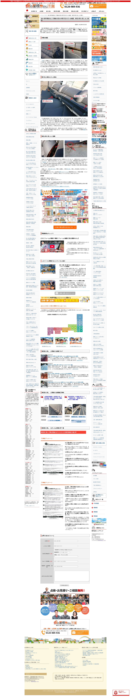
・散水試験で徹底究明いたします (60, 656)
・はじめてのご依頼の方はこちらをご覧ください (64, 650)
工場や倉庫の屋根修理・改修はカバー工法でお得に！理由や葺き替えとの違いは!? (99, 398)
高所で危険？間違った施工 (31, 359)
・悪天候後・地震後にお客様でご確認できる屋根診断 (92, 652)
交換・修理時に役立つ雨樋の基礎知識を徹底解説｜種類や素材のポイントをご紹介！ (32, 385)
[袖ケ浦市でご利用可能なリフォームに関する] (65, 301)
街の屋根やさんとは (97, 70)
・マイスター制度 (28, 657)
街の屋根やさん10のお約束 (98, 80)
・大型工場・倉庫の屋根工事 (60, 662)
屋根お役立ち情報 (96, 341)
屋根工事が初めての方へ (98, 66)
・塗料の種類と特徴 (86, 655)
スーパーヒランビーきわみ (31, 117)
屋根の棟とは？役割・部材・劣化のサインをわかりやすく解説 (60, 364)
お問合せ (95, 491)
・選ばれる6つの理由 (29, 651)
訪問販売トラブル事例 (97, 184)
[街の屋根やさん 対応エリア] (105, 496)
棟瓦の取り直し (52, 169)
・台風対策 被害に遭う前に (60, 657)
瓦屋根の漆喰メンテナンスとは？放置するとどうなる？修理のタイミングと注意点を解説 (65, 382)
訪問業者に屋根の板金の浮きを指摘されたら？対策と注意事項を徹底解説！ (99, 188)
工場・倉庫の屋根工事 (97, 419)
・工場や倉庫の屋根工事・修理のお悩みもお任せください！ (66, 666)
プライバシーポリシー (97, 488)
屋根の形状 (28, 226)
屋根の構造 (28, 140)
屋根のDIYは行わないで (31, 362)
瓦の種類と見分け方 (30, 270)
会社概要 (95, 475)
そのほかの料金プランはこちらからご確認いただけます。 (56, 186)
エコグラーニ (28, 110)
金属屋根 (28, 87)
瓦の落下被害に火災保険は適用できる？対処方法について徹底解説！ (99, 232)
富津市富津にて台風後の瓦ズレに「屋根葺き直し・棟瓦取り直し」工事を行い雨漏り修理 (77, 398)
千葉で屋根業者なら (97, 485)
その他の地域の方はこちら (75, 346)
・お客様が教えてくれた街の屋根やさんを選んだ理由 (35, 668)
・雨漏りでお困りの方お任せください (61, 655)
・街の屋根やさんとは (29, 650)
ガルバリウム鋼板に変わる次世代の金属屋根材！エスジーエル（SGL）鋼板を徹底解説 (32, 350)
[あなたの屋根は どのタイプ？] (25, 78)
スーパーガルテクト (30, 104)
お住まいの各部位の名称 (31, 133)
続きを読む (64, 277)
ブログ (45, 15)
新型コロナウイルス (64, 171)
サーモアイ (95, 450)
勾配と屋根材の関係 (30, 258)
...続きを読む (79, 360)
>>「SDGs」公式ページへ (30, 505)
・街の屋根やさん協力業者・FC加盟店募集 (90, 664)
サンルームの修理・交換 (98, 435)
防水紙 (44, 162)
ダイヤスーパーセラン (97, 447)
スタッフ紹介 (96, 478)
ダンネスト (95, 460)
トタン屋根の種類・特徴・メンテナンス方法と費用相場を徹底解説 (99, 267)
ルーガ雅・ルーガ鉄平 (30, 107)
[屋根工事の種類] (28, 34)
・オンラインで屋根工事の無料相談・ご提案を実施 (92, 650)
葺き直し (69, 169)
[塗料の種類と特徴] (105, 444)
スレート (28, 81)
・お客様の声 (27, 666)
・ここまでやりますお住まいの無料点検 (62, 654)
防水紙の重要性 (29, 290)
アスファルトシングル (30, 90)
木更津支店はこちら (102, 540)
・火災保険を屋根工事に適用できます (61, 661)
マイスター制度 (96, 100)
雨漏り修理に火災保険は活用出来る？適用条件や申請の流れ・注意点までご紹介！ (99, 237)
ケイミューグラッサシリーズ (32, 126)
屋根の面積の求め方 (30, 219)
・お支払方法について (29, 658)
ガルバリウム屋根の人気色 (98, 327)
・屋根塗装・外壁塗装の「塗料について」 (90, 654)
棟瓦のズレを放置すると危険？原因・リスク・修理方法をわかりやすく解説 (63, 356)
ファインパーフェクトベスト (99, 456)
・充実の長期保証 (28, 656)
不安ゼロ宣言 (96, 84)
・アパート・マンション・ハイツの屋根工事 (63, 663)
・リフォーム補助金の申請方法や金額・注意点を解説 (64, 667)
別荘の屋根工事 (96, 427)
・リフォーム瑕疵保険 (29, 655)
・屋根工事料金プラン (58, 652)
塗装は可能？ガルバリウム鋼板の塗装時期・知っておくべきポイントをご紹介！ (32, 345)
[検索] (105, 16)
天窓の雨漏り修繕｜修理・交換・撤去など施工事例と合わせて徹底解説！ (32, 371)
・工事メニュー (57, 651)
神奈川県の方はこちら (61, 346)
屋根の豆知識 (28, 297)
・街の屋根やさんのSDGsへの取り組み (32, 660)
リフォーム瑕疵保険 (97, 87)
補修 (84, 129)
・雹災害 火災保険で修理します (60, 658)
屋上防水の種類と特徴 (30, 160)
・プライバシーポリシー (87, 662)
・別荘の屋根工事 (57, 665)
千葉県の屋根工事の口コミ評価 (99, 201)
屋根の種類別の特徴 (30, 136)
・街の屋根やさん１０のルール (31, 652)
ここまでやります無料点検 (98, 94)
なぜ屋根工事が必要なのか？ (99, 210)
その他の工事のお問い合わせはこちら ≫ (65, 227)
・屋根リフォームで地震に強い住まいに (62, 660)
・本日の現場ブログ (29, 667)
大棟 (43, 60)
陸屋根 (27, 94)
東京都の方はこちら (46, 346)
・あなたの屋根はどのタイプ (87, 651)
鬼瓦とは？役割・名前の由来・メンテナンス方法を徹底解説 (60, 373)
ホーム (41, 15)
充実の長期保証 (96, 97)
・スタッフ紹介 (85, 660)
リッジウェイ (28, 120)
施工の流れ (95, 90)
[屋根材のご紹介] (28, 101)
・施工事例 (27, 665)
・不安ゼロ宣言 (28, 654)
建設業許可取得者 (96, 482)
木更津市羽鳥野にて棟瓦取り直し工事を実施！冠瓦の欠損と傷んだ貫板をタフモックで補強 (53, 398)
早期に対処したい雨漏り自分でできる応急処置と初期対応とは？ (99, 380)
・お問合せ (84, 665)
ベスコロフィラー (96, 453)
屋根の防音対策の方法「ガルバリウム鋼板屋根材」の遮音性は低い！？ (99, 249)
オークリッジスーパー (30, 123)
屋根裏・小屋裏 (29, 242)
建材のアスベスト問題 (30, 282)
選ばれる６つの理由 (97, 77)
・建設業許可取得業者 (86, 661)
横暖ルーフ (28, 113)
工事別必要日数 (96, 333)
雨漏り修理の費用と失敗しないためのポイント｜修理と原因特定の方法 (99, 243)
